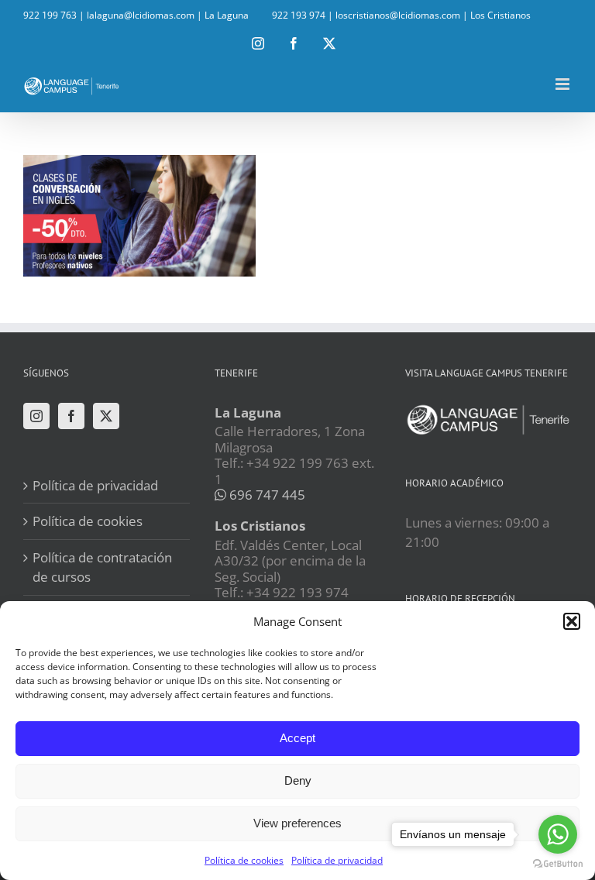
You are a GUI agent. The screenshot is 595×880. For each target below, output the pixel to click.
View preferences (297, 823)
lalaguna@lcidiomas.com (140, 15)
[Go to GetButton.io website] (558, 864)
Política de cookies (244, 860)
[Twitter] (106, 416)
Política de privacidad (337, 860)
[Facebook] (71, 416)
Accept (297, 737)
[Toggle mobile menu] (563, 84)
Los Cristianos (500, 15)
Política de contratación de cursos (102, 567)
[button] (572, 621)
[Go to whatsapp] (557, 834)
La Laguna (227, 15)
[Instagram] (36, 416)
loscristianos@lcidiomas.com (397, 15)
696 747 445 (265, 495)
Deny (297, 780)
